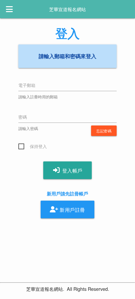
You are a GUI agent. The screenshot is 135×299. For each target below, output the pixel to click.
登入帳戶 (72, 171)
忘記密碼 (103, 130)
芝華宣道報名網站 (67, 9)
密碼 (22, 117)
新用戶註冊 (71, 209)
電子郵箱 (26, 85)
